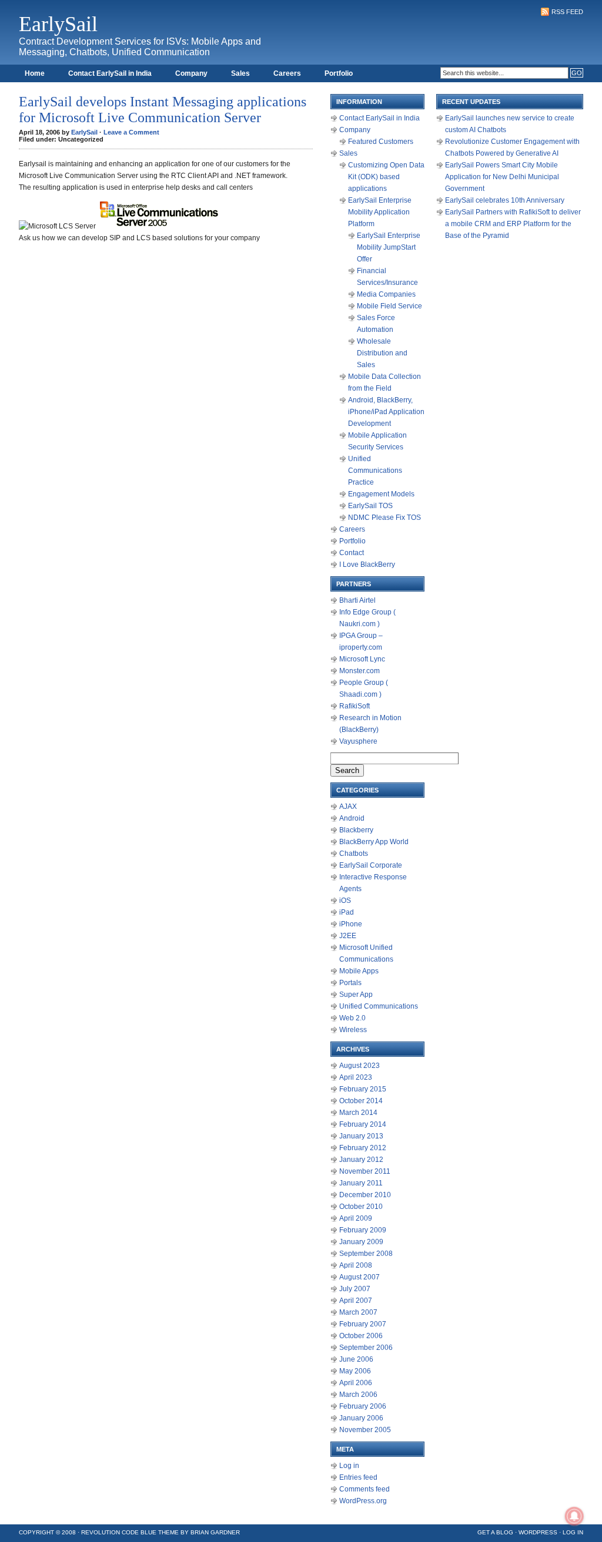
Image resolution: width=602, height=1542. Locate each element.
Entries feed (358, 1477)
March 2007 (358, 1312)
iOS (345, 900)
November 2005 (365, 1430)
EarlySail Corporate (370, 865)
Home (35, 73)
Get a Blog (495, 1532)
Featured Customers (380, 141)
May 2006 (355, 1371)
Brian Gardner (215, 1532)
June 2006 (356, 1359)
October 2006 (361, 1336)
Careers (287, 73)
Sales (240, 73)
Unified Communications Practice (375, 470)
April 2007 (355, 1300)
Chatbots (353, 853)
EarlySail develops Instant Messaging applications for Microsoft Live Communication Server (162, 109)
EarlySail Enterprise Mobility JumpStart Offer (388, 247)
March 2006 (358, 1394)
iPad (346, 912)
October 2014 (361, 1101)
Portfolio (339, 73)
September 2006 (366, 1347)
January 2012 (361, 1159)
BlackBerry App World (374, 842)
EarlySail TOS (370, 506)
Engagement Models (381, 494)
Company (191, 73)
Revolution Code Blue (118, 1532)
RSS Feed (567, 11)
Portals (350, 983)
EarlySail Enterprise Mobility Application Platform (380, 212)
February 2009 (362, 1230)
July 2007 (354, 1289)
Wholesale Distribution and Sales (382, 353)
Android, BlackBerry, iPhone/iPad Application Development (386, 412)
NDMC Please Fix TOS (384, 517)
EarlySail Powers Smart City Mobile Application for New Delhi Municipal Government (502, 177)
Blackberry (356, 830)
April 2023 (355, 1077)
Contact (351, 553)
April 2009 (355, 1218)
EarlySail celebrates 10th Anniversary (504, 200)
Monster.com (359, 671)
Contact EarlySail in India (110, 73)
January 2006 (361, 1418)
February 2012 (362, 1148)
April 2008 (355, 1265)
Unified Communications (378, 1006)
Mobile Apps (359, 971)
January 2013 (361, 1136)
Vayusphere (358, 741)
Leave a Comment (131, 132)
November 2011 (364, 1171)
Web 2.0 (352, 1018)
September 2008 (366, 1253)
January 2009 (361, 1242)
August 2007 (359, 1277)
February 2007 (362, 1324)
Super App (356, 994)
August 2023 (359, 1065)
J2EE (347, 936)
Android (351, 818)
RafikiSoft (354, 706)
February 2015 (362, 1089)
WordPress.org (363, 1501)
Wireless (353, 1030)
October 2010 (361, 1206)
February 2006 (362, 1406)
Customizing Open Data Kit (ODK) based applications (386, 177)
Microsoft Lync (362, 659)
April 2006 (355, 1383)
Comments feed (364, 1489)
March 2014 (358, 1112)
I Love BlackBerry (367, 564)
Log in (349, 1466)
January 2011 (361, 1183)
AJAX (348, 806)
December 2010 (365, 1195)
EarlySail (58, 24)
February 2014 (362, 1124)
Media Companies (386, 294)
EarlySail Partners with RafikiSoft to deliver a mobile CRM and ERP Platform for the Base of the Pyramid (513, 224)
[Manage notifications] (574, 1516)
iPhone (350, 924)
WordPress (538, 1532)
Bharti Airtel (357, 600)
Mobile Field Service (389, 306)
